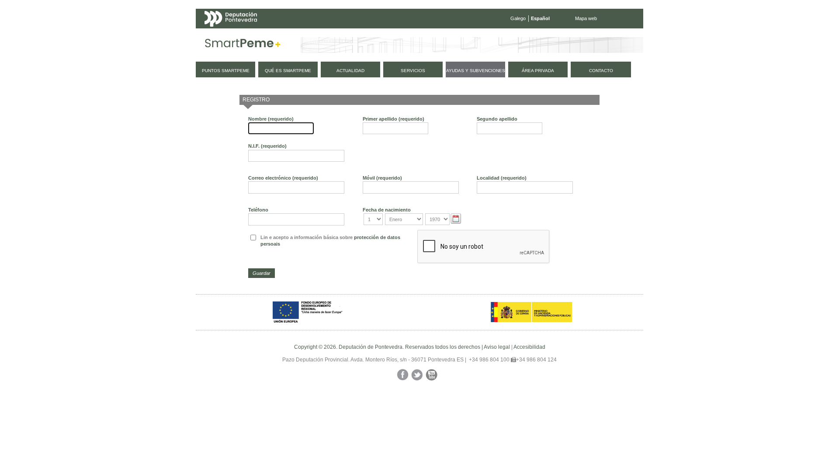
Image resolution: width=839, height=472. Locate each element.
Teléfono (258, 209)
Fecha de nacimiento (387, 209)
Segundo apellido (497, 118)
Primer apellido (393, 118)
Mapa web (586, 18)
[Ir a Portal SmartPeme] (243, 45)
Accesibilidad (529, 347)
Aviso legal (497, 347)
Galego (518, 18)
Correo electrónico (283, 177)
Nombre (271, 118)
